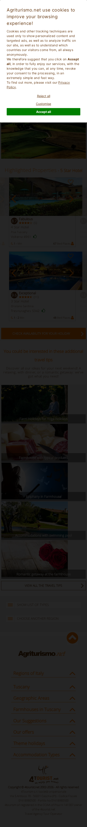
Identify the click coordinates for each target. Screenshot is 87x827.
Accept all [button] (43, 112)
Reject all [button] (43, 96)
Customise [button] (43, 104)
